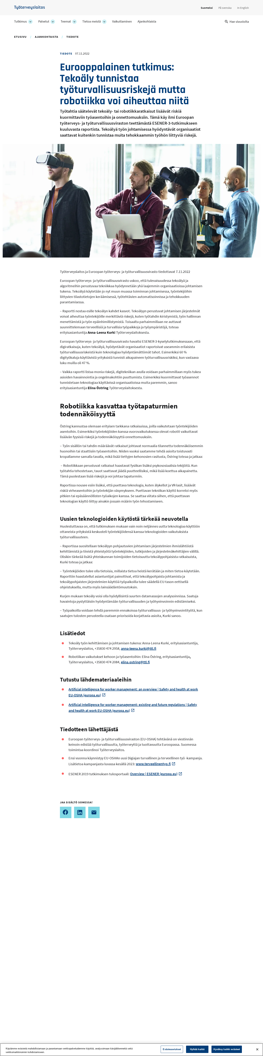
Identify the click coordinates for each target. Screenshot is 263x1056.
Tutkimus (20, 21)
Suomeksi (207, 7)
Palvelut (43, 21)
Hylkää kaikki (197, 1049)
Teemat (66, 21)
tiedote (72, 36)
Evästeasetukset (172, 1049)
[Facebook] (65, 812)
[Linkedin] (80, 812)
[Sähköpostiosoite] (94, 812)
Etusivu (20, 36)
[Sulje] (257, 1049)
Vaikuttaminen (122, 21)
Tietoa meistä (91, 21)
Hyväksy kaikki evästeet (226, 1049)
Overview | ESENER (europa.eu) (153, 773)
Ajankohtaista (147, 21)
